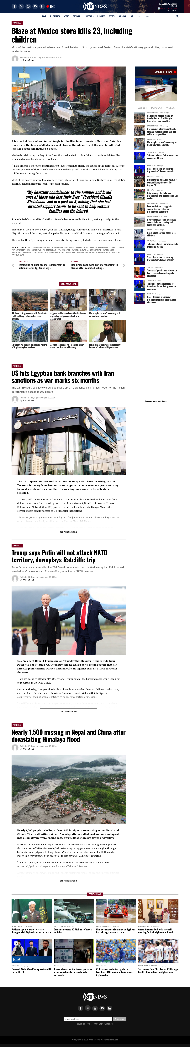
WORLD (66, 16)
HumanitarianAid (86, 252)
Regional (77, 16)
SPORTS (112, 16)
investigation (103, 252)
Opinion (122, 16)
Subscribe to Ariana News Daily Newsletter (95, 1023)
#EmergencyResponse (97, 248)
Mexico (116, 252)
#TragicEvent (30, 252)
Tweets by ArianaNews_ (156, 401)
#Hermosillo (50, 250)
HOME (44, 16)
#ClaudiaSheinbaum (58, 248)
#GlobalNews (34, 250)
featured (71, 252)
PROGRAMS (89, 16)
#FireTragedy (19, 250)
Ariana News (28, 60)
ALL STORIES (55, 16)
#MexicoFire (64, 250)
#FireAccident (117, 248)
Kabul (174, 6)
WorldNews (18, 255)
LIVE (131, 16)
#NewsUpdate (94, 250)
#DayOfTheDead (77, 248)
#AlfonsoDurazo (37, 248)
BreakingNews (57, 252)
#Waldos (43, 252)
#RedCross (109, 250)
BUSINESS (101, 16)
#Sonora (17, 252)
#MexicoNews (79, 250)
